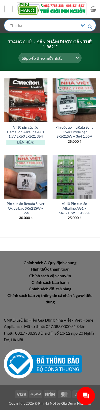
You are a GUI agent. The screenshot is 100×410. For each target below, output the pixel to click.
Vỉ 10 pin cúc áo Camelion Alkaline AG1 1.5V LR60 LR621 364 (25, 131)
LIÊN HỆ (24, 142)
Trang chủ (20, 41)
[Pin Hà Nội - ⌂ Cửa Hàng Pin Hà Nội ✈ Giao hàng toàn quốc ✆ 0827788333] (51, 8)
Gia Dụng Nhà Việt (76, 403)
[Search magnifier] (90, 27)
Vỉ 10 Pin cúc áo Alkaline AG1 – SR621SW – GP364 (74, 208)
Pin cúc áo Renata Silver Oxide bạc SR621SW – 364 (26, 208)
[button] (8, 9)
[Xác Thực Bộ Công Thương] (43, 363)
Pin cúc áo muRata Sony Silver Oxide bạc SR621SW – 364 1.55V (74, 131)
